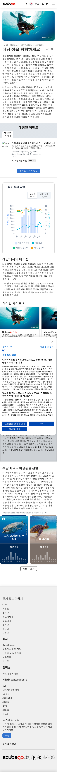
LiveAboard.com (10, 689)
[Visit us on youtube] (52, 757)
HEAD (5, 714)
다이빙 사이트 (11, 303)
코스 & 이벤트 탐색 (28, 171)
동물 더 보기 (29, 568)
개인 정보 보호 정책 (11, 653)
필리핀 (5, 624)
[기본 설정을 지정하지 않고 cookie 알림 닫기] (52, 341)
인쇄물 (5, 661)
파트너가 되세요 (10, 673)
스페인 (5, 612)
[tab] (7, 134)
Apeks (5, 702)
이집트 (5, 608)
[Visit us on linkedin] (45, 757)
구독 (7, 735)
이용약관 (6, 657)
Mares (5, 693)
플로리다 (6, 620)
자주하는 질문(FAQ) (11, 649)
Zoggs (5, 710)
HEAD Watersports (14, 679)
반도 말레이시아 (27, 45)
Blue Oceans (8, 645)
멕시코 (5, 629)
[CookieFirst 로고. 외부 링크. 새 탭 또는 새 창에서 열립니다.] (3, 350)
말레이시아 (14, 45)
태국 (4, 604)
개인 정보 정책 (47, 346)
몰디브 (5, 633)
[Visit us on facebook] (33, 757)
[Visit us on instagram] (27, 757)
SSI (4, 685)
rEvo (4, 705)
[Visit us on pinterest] (39, 757)
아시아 (5, 45)
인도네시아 (7, 616)
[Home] (9, 3)
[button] (7, 347)
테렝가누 (40, 45)
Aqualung (7, 697)
